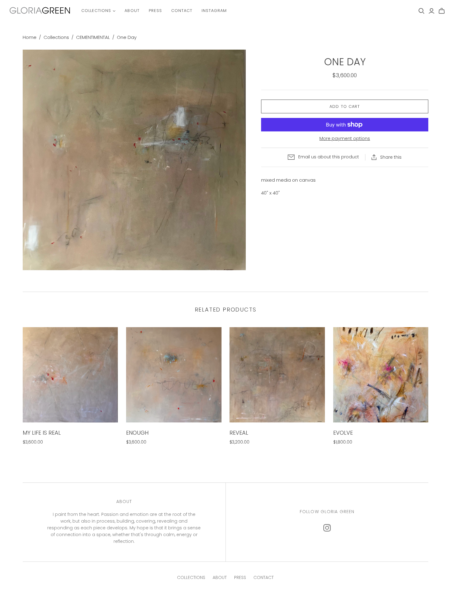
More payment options (344, 139)
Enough (137, 433)
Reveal (238, 433)
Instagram (214, 10)
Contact (181, 10)
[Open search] (421, 11)
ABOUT (220, 577)
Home (30, 37)
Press (155, 10)
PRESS (240, 577)
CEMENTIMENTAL (93, 37)
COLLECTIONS (191, 577)
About (132, 10)
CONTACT (263, 577)
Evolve (343, 433)
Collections (96, 10)
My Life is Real (42, 433)
